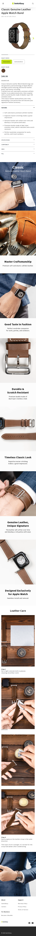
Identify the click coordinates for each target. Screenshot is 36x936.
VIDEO (2, 149)
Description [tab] (5, 80)
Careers (3, 906)
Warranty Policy (22, 903)
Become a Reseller (7, 915)
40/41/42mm (6, 61)
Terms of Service (23, 909)
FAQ (2, 153)
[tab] (14, 894)
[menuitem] (9, 904)
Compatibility (5, 144)
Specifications (5, 140)
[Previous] (5, 874)
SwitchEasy (4, 903)
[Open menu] (3, 3)
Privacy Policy (22, 906)
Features (4, 108)
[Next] (33, 38)
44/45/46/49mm (18, 61)
